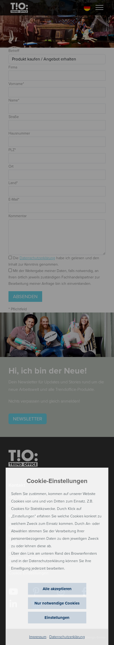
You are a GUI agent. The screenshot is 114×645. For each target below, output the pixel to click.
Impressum (37, 637)
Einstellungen (57, 617)
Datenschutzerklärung (67, 637)
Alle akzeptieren (57, 589)
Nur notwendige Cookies (57, 603)
